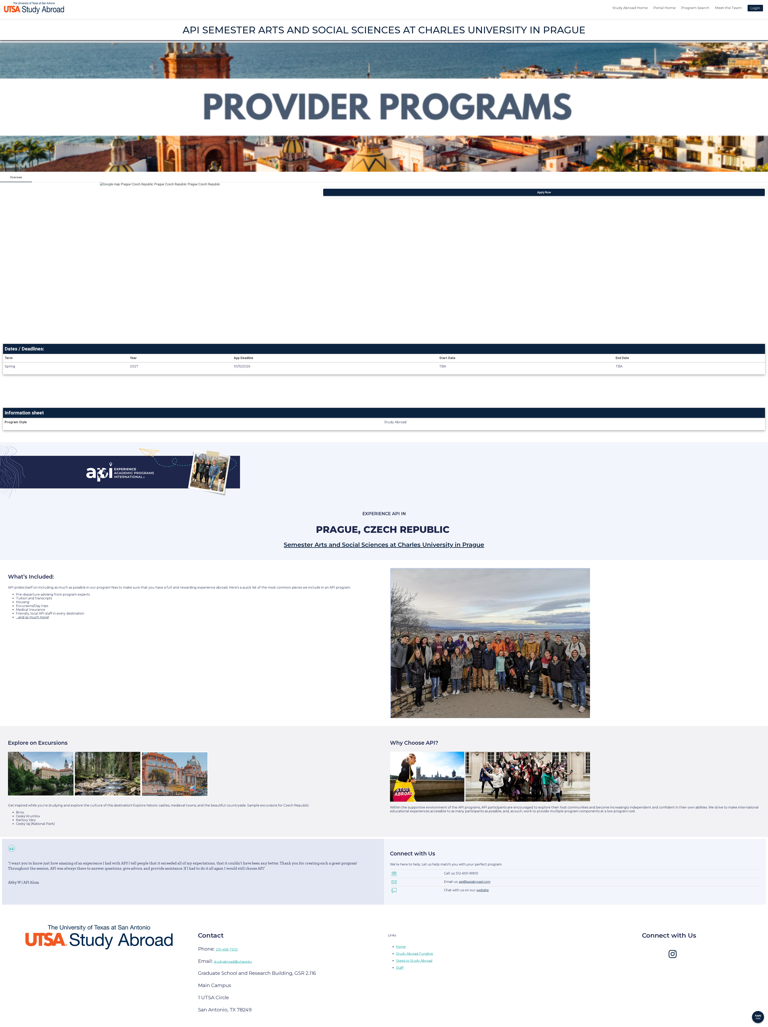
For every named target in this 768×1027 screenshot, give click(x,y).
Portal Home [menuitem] (664, 8)
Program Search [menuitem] (695, 8)
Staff (400, 968)
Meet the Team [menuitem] (728, 8)
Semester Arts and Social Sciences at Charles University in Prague (384, 544)
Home (401, 947)
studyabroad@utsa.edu (233, 962)
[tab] (16, 177)
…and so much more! (32, 617)
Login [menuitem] (755, 8)
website (482, 890)
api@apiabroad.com (474, 882)
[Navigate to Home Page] (34, 8)
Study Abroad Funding (414, 954)
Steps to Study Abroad (414, 961)
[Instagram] (673, 957)
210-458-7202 (227, 949)
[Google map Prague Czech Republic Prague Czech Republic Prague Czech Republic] (160, 262)
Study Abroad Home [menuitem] (630, 8)
